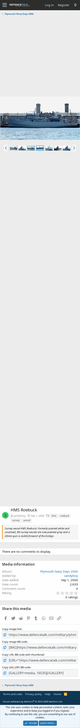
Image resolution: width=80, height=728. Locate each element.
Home (57, 694)
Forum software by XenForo (33, 701)
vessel (26, 520)
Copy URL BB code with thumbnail (23, 654)
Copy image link (12, 629)
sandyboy (20, 516)
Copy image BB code (14, 642)
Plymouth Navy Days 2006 (59, 571)
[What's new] (75, 5)
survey (16, 520)
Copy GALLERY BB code (16, 667)
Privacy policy (33, 694)
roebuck (64, 516)
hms (53, 516)
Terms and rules (12, 694)
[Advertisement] (40, 56)
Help (47, 694)
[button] (4, 5)
